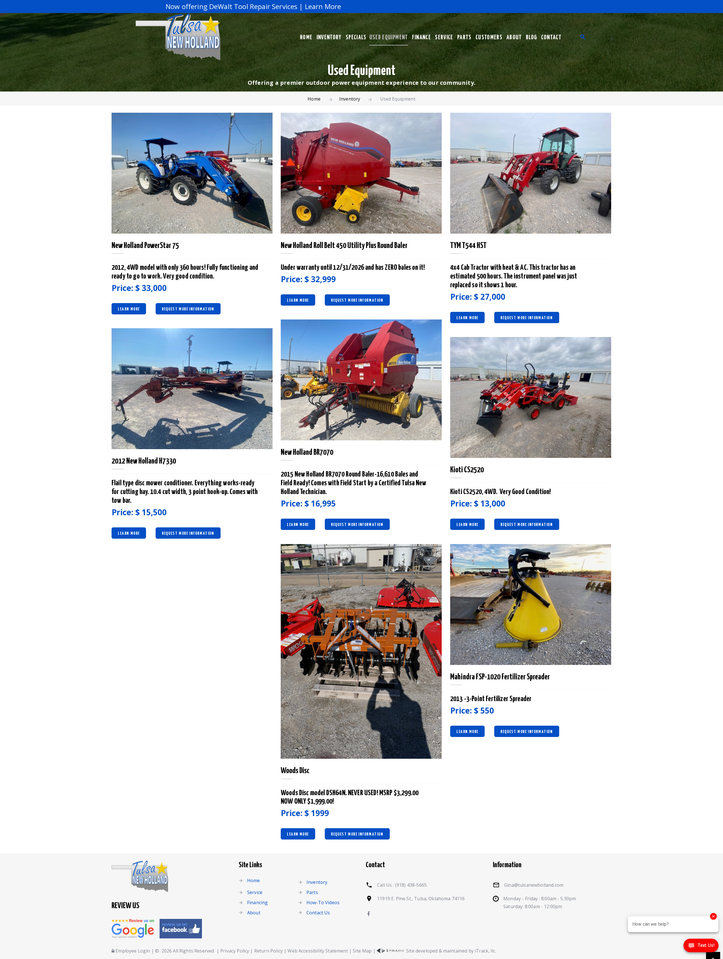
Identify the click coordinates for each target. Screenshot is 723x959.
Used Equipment (388, 37)
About (514, 37)
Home (306, 37)
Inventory (329, 37)
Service (444, 37)
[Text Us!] (701, 947)
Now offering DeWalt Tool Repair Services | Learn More (191, 6)
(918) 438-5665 (411, 885)
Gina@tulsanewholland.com (533, 885)
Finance (421, 37)
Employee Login (132, 951)
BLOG (531, 37)
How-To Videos (322, 902)
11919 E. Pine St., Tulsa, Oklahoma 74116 (421, 898)
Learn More (129, 309)
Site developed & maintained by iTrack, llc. (450, 951)
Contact (551, 37)
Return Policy (268, 951)
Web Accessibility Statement (318, 951)
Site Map (362, 951)
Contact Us (318, 913)
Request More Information (188, 309)
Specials (356, 37)
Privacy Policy (234, 951)
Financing (257, 902)
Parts (464, 37)
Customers (489, 37)
